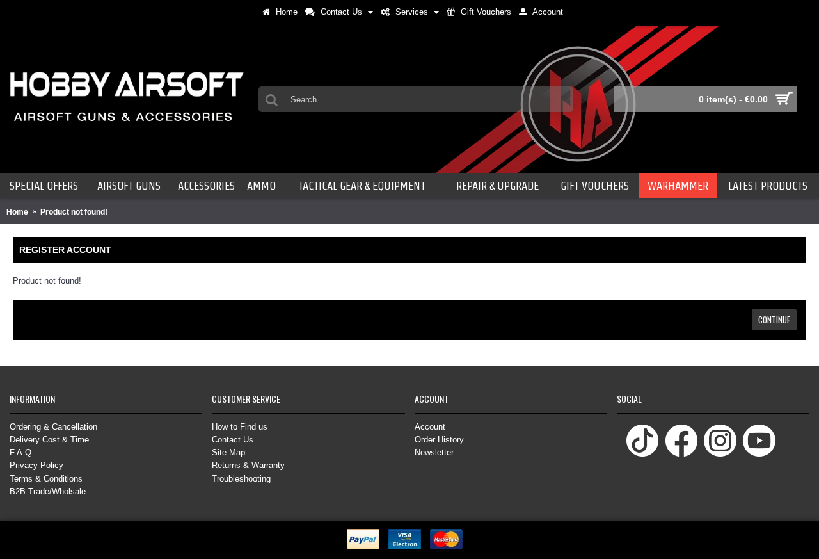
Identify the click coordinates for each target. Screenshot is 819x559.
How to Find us (239, 427)
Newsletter (434, 452)
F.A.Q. (22, 452)
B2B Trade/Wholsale (48, 491)
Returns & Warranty (248, 465)
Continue (774, 319)
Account (430, 427)
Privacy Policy (36, 465)
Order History (439, 439)
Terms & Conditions (46, 478)
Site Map (228, 452)
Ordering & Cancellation (53, 427)
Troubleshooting (241, 478)
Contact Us (232, 439)
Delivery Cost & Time (49, 439)
